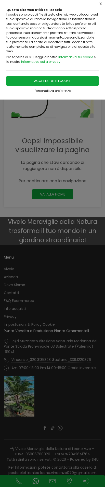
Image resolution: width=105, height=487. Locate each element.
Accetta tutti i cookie (52, 81)
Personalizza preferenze (53, 91)
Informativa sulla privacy (40, 61)
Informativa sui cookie (75, 57)
